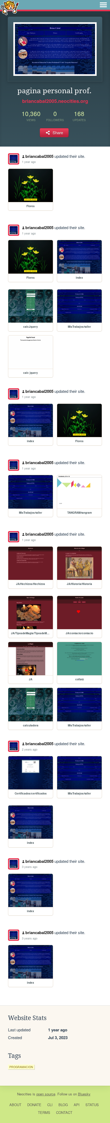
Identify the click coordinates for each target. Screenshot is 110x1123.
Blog (63, 1104)
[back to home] (9, 7)
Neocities (24, 1093)
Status (92, 1104)
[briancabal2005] (13, 158)
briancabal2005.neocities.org (55, 101)
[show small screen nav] (103, 5)
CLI (50, 1104)
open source (45, 1093)
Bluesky (84, 1093)
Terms (44, 1112)
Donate (34, 1104)
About (15, 1104)
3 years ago (29, 866)
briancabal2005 (39, 156)
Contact (64, 1112)
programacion (21, 1067)
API (77, 1104)
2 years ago (29, 749)
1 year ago (29, 161)
